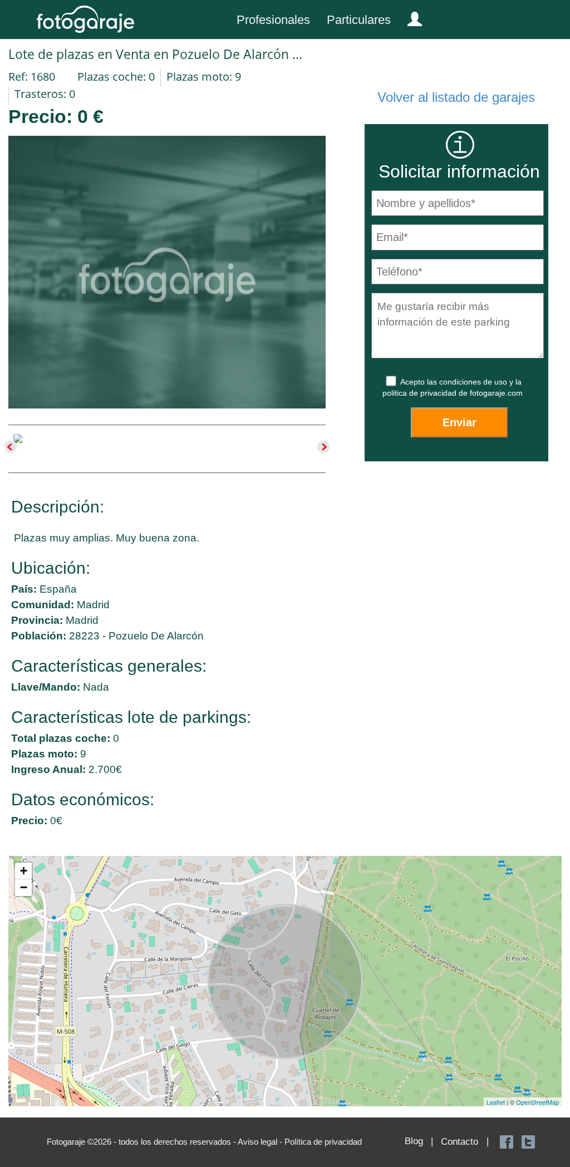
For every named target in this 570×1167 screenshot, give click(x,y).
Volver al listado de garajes (456, 97)
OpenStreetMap (537, 1101)
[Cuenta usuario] (410, 17)
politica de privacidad (420, 392)
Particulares (359, 20)
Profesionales (273, 20)
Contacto (459, 1141)
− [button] (23, 887)
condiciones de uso (474, 381)
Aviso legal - (261, 1141)
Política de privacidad (323, 1141)
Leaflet (496, 1101)
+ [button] (23, 871)
